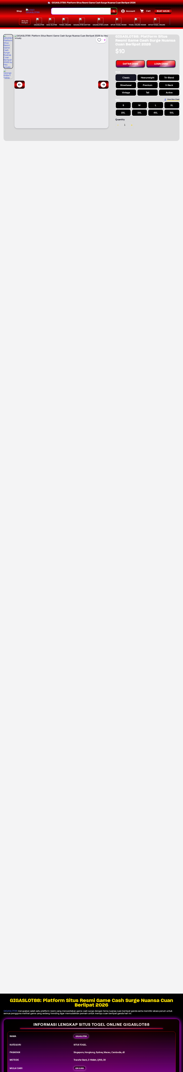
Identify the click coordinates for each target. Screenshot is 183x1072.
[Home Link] (36, 11)
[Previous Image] (19, 85)
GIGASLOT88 (10, 1011)
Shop (19, 11)
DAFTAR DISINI (130, 64)
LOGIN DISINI (161, 64)
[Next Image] (103, 85)
